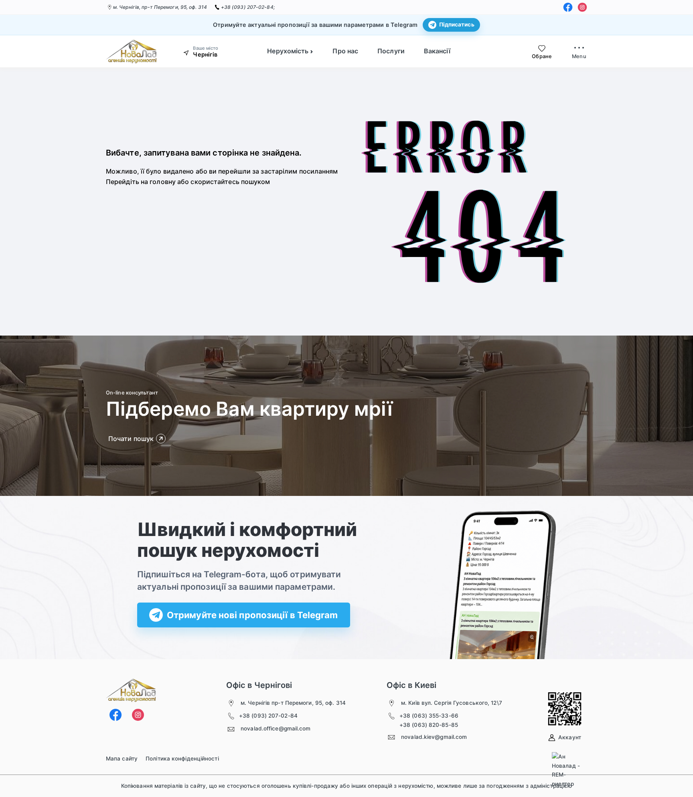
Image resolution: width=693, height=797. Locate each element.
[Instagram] (582, 7)
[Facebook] (568, 7)
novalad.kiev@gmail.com (434, 737)
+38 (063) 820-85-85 (428, 725)
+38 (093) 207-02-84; (248, 7)
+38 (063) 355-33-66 (428, 715)
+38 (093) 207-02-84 (268, 715)
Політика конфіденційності (182, 758)
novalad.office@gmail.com (275, 728)
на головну (158, 182)
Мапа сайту (122, 758)
